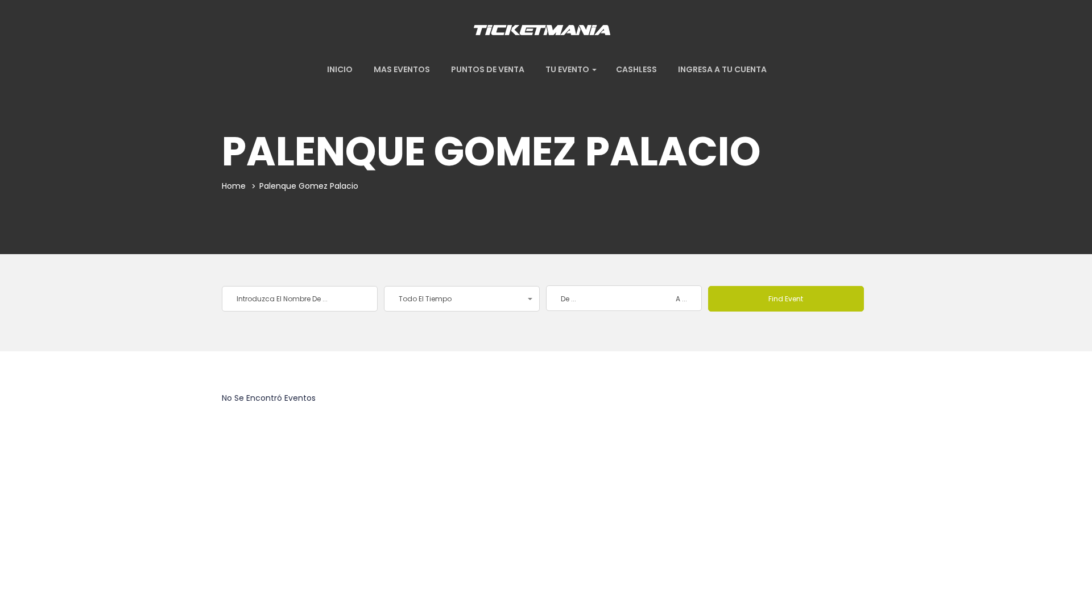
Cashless (636, 69)
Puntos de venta (486, 69)
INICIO (339, 69)
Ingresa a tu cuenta (721, 69)
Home (234, 186)
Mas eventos (401, 69)
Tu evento (567, 69)
